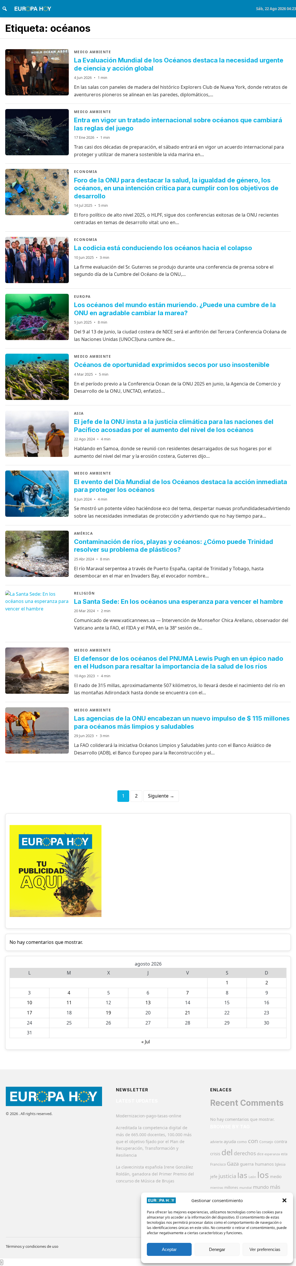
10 (29, 1002)
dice (260, 1154)
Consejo (266, 1141)
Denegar (217, 1249)
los (263, 1175)
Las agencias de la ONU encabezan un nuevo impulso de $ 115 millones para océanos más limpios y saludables (182, 722)
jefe (213, 1176)
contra (280, 1141)
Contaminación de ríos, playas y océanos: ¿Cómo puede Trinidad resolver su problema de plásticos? (173, 545)
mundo (261, 1187)
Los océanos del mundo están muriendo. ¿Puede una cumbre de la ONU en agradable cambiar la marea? (175, 309)
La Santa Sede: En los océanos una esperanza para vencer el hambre (178, 601)
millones (231, 1187)
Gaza (233, 1163)
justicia (227, 1176)
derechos (245, 1153)
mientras (216, 1188)
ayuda (230, 1141)
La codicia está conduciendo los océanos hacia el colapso (163, 248)
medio (276, 1176)
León (252, 1177)
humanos (264, 1164)
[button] (284, 1200)
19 (108, 1013)
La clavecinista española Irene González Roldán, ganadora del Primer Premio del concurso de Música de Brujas (155, 1174)
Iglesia (280, 1164)
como (242, 1141)
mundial (245, 1187)
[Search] (4, 8)
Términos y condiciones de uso (32, 1246)
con (253, 1141)
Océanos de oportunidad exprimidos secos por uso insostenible (171, 364)
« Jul (145, 1041)
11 (69, 1002)
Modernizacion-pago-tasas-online (148, 1116)
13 (148, 1002)
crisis (215, 1153)
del (227, 1152)
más (275, 1186)
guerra (247, 1164)
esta (284, 1154)
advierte (216, 1142)
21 (187, 1013)
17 (29, 1013)
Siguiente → (161, 796)
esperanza (272, 1154)
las (242, 1175)
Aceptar (169, 1249)
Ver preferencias (264, 1249)
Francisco (218, 1164)
